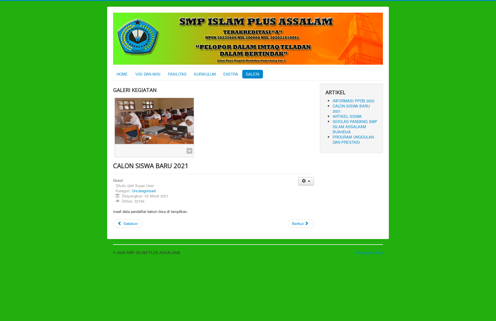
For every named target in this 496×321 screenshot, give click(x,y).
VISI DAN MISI (147, 74)
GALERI (252, 74)
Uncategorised (144, 190)
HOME (122, 74)
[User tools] (306, 181)
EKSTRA (230, 74)
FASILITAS (177, 74)
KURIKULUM (205, 74)
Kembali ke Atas (369, 252)
